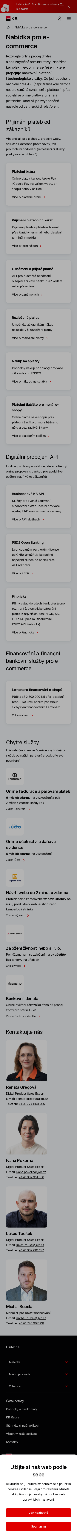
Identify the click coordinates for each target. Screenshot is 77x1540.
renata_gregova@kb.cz (32, 1099)
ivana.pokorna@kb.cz (31, 1172)
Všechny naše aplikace (22, 1434)
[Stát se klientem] (60, 18)
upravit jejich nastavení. (39, 1499)
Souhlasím (38, 1526)
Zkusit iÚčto (13, 859)
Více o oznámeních (25, 294)
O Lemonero (21, 715)
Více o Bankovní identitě (21, 1016)
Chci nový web (15, 915)
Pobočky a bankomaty (21, 1409)
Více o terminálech (25, 246)
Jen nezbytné (38, 1513)
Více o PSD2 (21, 573)
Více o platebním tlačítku (29, 436)
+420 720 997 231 (31, 1323)
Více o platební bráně (27, 197)
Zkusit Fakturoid (16, 808)
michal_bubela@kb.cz (31, 1318)
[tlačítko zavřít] (68, 6)
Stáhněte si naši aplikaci (22, 1425)
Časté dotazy (15, 1401)
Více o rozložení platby (28, 338)
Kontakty (12, 1442)
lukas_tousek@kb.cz (30, 1245)
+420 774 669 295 (32, 1104)
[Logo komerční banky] (14, 18)
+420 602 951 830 (31, 1177)
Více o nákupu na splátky (30, 381)
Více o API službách (26, 519)
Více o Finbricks (23, 632)
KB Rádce (12, 1417)
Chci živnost (13, 965)
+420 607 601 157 (31, 1250)
